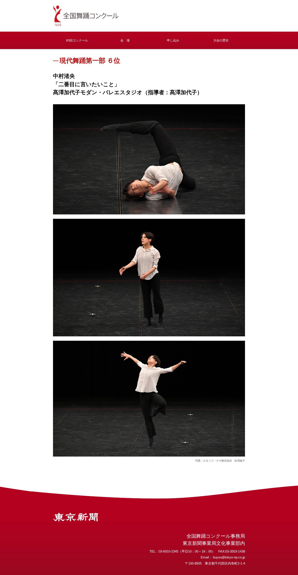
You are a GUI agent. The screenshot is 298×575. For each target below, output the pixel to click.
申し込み (173, 40)
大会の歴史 (221, 40)
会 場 (125, 40)
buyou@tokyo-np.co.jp (229, 557)
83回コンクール (77, 40)
